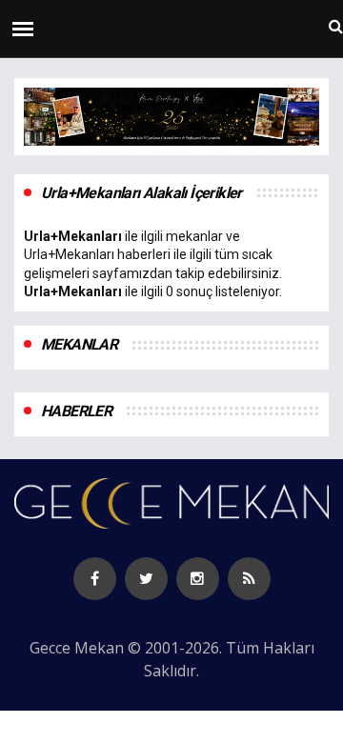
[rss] (249, 578)
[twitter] (146, 578)
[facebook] (94, 578)
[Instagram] (197, 578)
